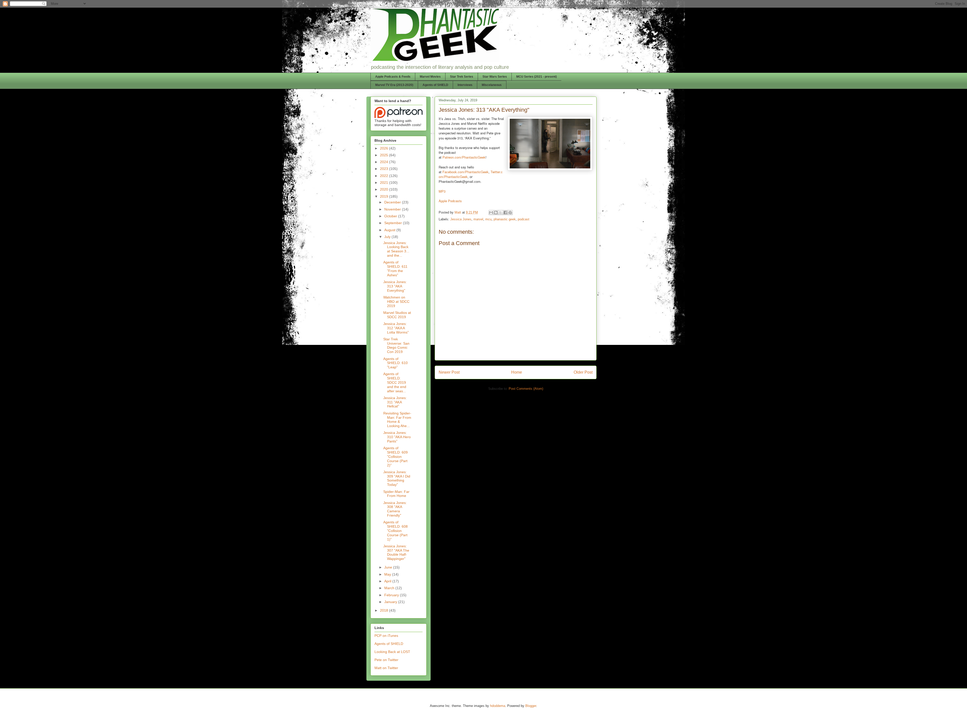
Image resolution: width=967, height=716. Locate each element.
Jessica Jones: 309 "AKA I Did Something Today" (396, 478)
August (390, 230)
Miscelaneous (492, 85)
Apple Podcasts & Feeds (392, 76)
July (388, 237)
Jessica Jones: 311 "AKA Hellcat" (395, 402)
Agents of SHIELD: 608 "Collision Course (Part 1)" (395, 530)
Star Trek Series (461, 76)
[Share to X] (500, 212)
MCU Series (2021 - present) (536, 76)
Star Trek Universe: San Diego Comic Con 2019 (396, 345)
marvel (478, 219)
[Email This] (491, 212)
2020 (384, 189)
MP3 (442, 191)
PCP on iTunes (386, 636)
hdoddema (497, 706)
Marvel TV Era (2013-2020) (394, 85)
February (392, 595)
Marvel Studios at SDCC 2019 (397, 315)
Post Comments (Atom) (526, 389)
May (388, 574)
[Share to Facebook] (505, 212)
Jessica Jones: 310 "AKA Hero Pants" (397, 437)
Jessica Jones (460, 219)
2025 (384, 155)
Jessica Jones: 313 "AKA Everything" (395, 286)
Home (516, 372)
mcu (488, 219)
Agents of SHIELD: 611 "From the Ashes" (395, 268)
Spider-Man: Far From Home (396, 494)
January (391, 602)
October (391, 216)
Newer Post (449, 372)
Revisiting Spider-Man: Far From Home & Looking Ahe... (397, 419)
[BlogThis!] (495, 212)
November (393, 209)
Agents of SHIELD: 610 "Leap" (395, 363)
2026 (384, 148)
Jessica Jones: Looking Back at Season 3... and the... (396, 249)
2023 (384, 169)
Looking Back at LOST (392, 652)
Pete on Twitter (386, 660)
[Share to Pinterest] (510, 212)
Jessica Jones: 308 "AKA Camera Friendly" (395, 509)
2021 (384, 183)
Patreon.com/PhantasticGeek (464, 157)
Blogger (530, 706)
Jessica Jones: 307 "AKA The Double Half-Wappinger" (396, 552)
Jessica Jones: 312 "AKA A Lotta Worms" (396, 328)
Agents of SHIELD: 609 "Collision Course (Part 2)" (395, 456)
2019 (384, 196)
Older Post (583, 372)
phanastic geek (505, 219)
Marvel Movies (430, 76)
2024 (384, 162)
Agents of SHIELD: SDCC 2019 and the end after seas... (394, 382)
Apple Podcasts (450, 200)
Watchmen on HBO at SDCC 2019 (396, 301)
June (388, 567)
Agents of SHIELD (435, 85)
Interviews (465, 85)
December (393, 202)
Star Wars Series (494, 76)
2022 (384, 176)
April (388, 581)
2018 (384, 610)
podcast (523, 219)
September (393, 223)
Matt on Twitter (386, 668)
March (389, 588)
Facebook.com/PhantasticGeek (465, 171)
